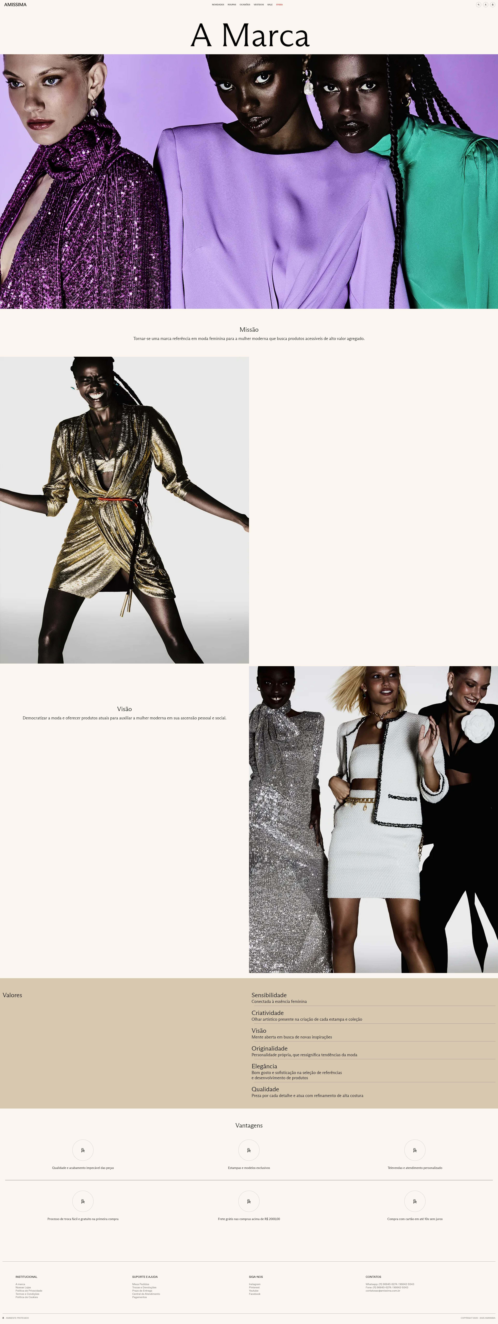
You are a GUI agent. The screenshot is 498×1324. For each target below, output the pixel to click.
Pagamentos (139, 1297)
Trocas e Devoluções (144, 1287)
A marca (20, 1284)
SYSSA (279, 4)
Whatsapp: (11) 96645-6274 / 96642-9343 (390, 1284)
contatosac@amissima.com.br (383, 1290)
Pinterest (254, 1287)
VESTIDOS (259, 4)
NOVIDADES (218, 4)
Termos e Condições (27, 1294)
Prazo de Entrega (142, 1290)
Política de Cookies (27, 1297)
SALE (270, 4)
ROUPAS (232, 4)
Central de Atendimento (146, 1294)
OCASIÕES (245, 4)
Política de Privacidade (29, 1290)
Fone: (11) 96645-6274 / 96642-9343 (387, 1287)
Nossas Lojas (23, 1287)
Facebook (254, 1294)
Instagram (255, 1284)
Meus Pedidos (140, 1284)
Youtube (253, 1290)
